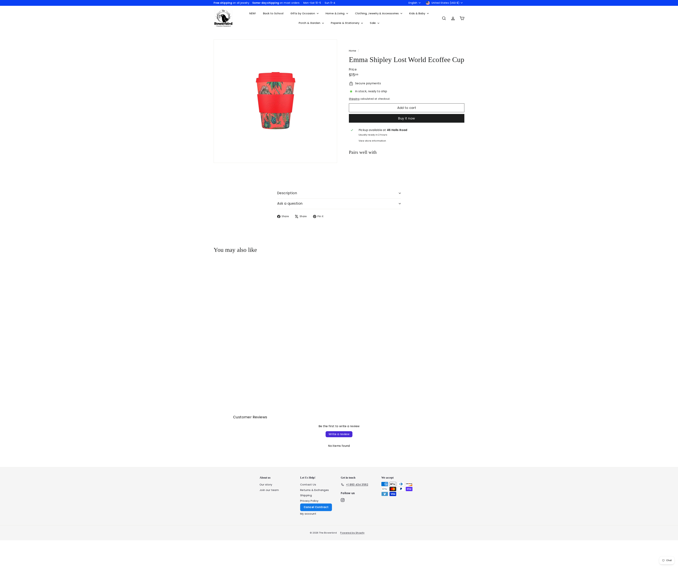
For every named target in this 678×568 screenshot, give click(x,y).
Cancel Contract (316, 507)
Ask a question (290, 203)
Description (287, 193)
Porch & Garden (310, 23)
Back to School (273, 13)
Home (353, 50)
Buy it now (406, 118)
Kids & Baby (417, 13)
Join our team (269, 490)
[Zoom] (275, 101)
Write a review (339, 434)
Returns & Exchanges (314, 490)
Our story (266, 484)
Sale (373, 23)
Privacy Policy (309, 501)
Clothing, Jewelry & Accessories (377, 13)
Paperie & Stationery (345, 23)
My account (308, 514)
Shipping (354, 99)
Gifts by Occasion (303, 13)
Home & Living (336, 13)
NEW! (252, 13)
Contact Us (308, 484)
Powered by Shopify (352, 532)
